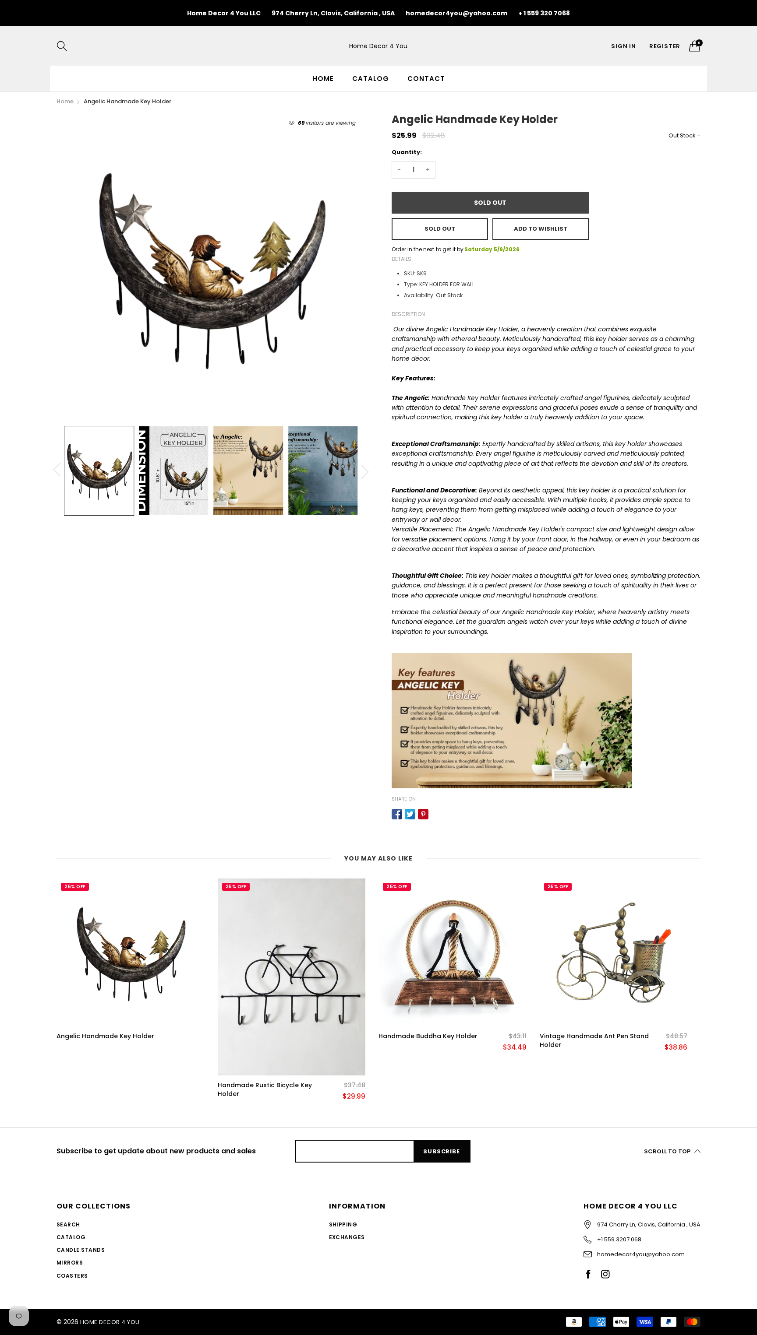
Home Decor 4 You (378, 46)
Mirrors (70, 1262)
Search (68, 1224)
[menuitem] (323, 78)
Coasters (72, 1275)
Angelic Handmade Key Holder (105, 1036)
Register (664, 46)
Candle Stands (81, 1250)
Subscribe (441, 1151)
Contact (426, 78)
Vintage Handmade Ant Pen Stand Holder (594, 1040)
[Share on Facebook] (397, 814)
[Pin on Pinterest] (423, 814)
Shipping (343, 1224)
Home (323, 78)
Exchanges (347, 1237)
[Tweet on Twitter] (410, 814)
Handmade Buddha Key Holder (428, 1036)
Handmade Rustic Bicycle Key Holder (265, 1089)
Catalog (370, 78)
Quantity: (407, 152)
